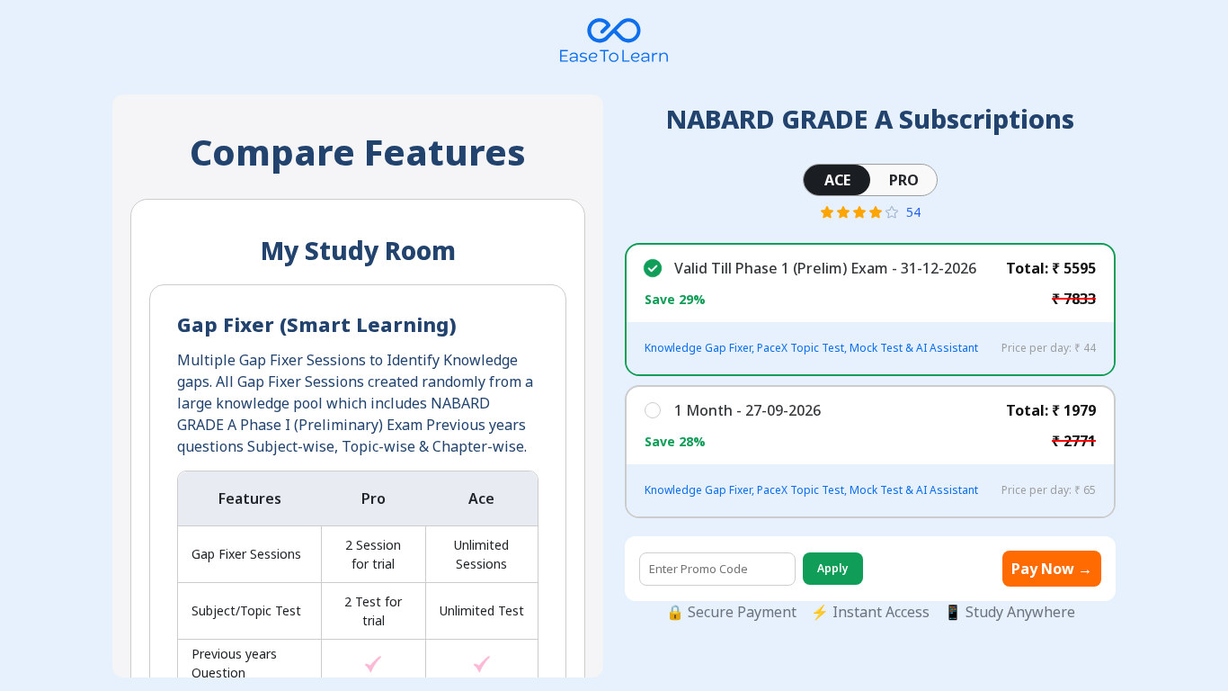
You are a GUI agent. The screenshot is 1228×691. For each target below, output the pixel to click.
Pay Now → (1051, 569)
